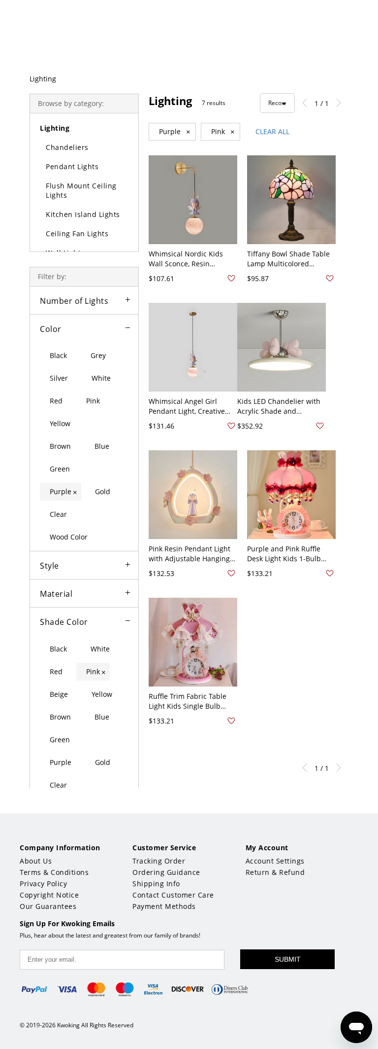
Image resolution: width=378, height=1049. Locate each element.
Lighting (43, 78)
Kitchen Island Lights (83, 214)
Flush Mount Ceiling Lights (81, 190)
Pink (223, 132)
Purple (174, 132)
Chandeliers (67, 147)
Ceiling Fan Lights (77, 233)
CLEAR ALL (272, 131)
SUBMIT (288, 959)
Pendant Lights (72, 166)
